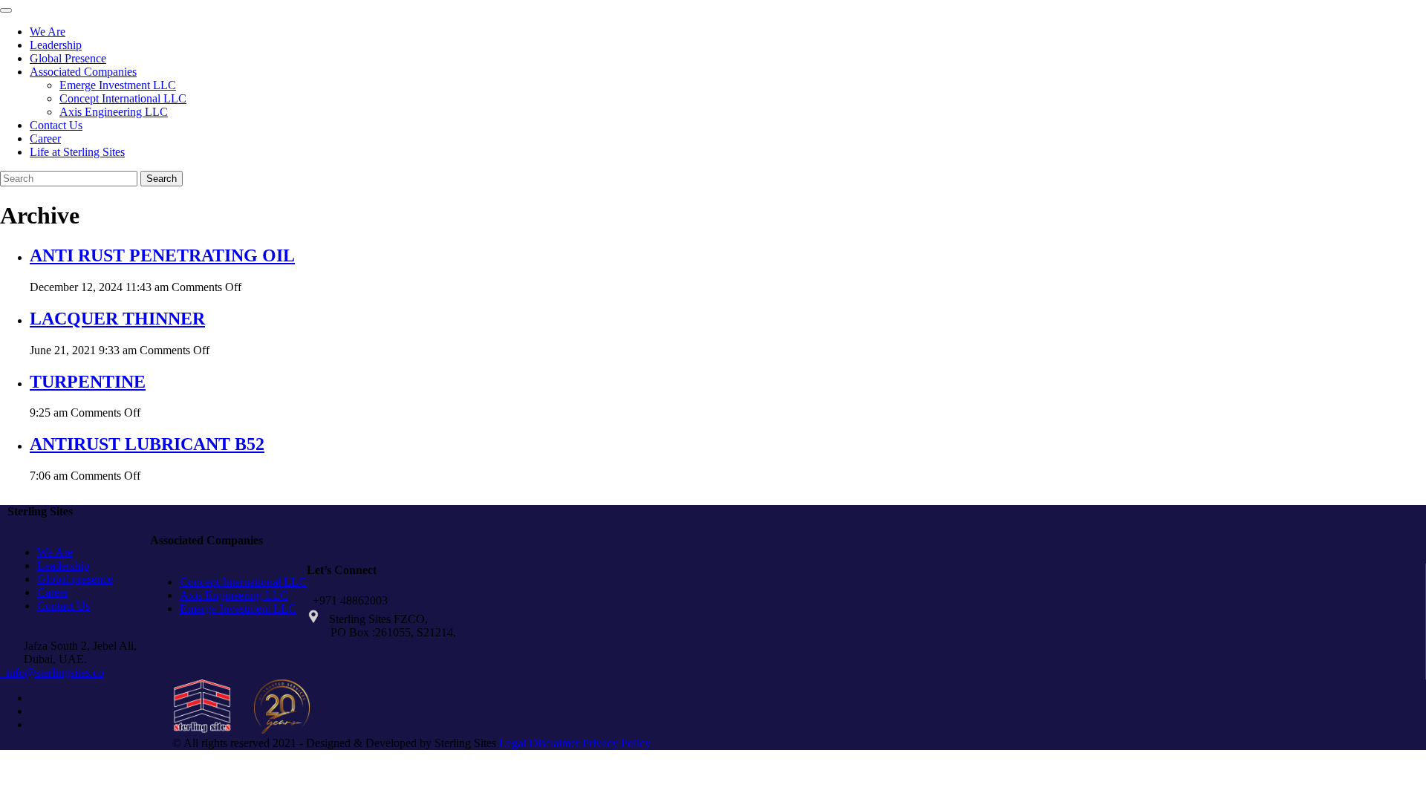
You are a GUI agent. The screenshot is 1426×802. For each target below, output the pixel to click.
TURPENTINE (88, 381)
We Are (47, 31)
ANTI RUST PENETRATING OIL (162, 255)
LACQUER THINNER (117, 318)
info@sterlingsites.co (52, 672)
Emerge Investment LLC (117, 85)
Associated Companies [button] (83, 71)
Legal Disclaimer (539, 743)
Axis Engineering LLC (113, 111)
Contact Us (56, 125)
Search (161, 178)
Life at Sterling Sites (77, 152)
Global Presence (68, 58)
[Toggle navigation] (6, 10)
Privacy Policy (616, 743)
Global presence (75, 579)
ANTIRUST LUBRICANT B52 (147, 444)
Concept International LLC (122, 98)
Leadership (56, 45)
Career (45, 138)
